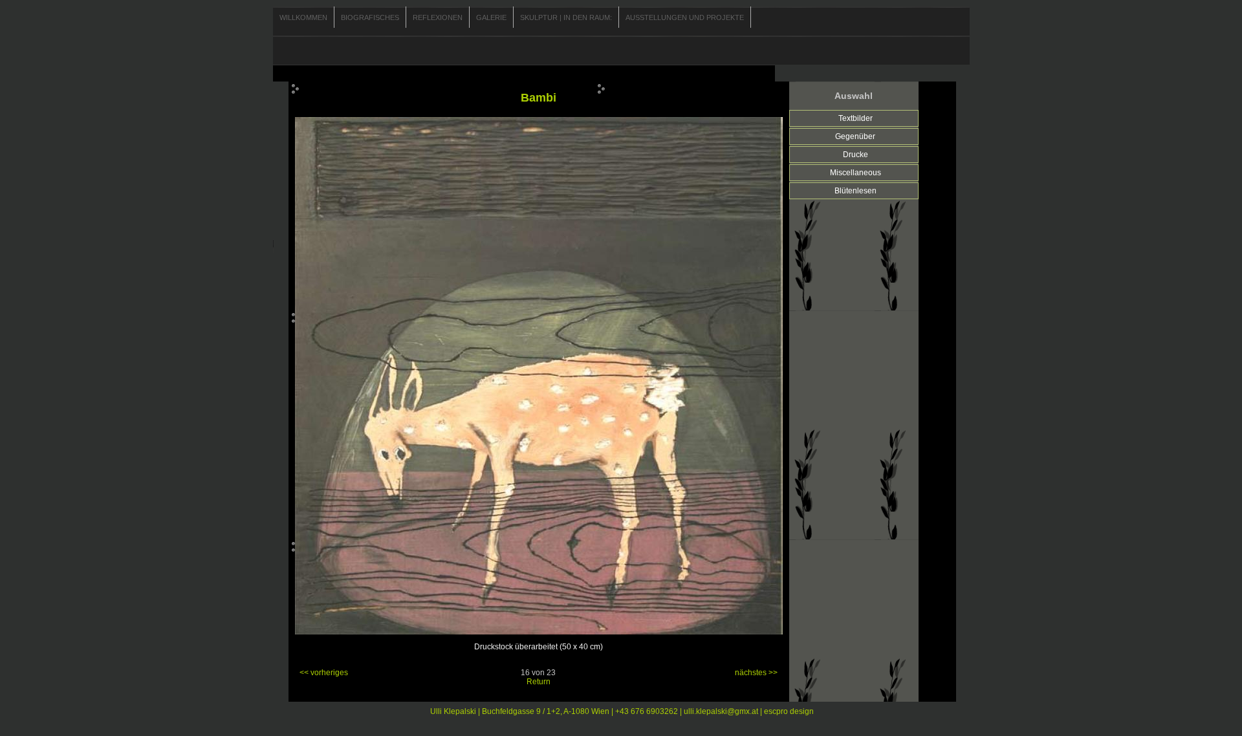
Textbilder (855, 118)
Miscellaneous (855, 172)
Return (538, 681)
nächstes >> (756, 672)
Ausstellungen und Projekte (685, 17)
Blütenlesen (855, 190)
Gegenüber (855, 136)
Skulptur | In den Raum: (566, 17)
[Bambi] (539, 631)
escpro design (789, 711)
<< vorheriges (324, 672)
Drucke (855, 154)
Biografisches (370, 17)
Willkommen (303, 17)
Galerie (491, 17)
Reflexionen (438, 17)
